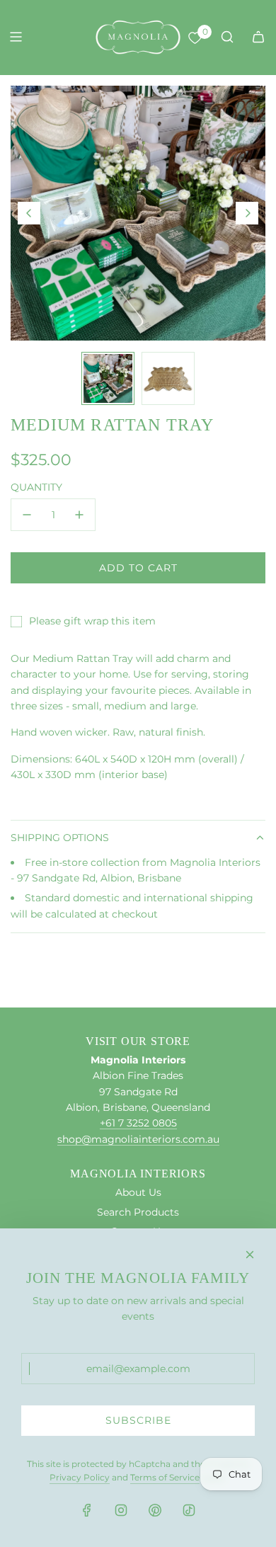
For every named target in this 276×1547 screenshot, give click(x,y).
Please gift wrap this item (92, 621)
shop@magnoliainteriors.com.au (138, 1139)
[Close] (249, 1254)
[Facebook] (87, 1510)
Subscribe (138, 1420)
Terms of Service (165, 1477)
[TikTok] (189, 1510)
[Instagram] (121, 1510)
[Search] (227, 37)
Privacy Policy (80, 1477)
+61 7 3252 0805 (138, 1123)
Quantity (36, 487)
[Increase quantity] (79, 514)
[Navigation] (15, 36)
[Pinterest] (155, 1510)
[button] (29, 213)
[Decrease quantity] (26, 514)
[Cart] (258, 37)
